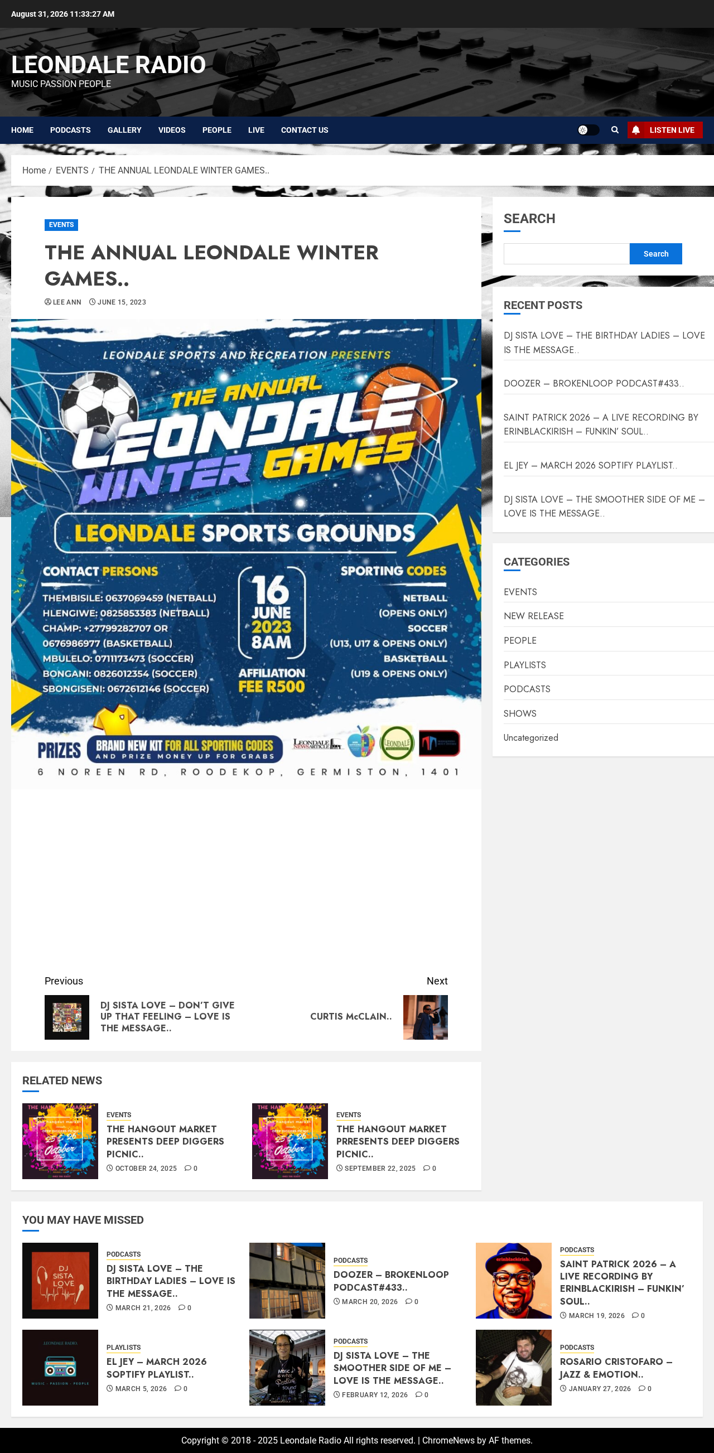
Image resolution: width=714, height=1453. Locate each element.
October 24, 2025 (146, 1168)
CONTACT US (305, 129)
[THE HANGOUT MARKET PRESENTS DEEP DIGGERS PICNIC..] (60, 1141)
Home (22, 129)
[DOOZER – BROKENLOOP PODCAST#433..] (287, 1281)
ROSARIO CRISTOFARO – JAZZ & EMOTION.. (616, 1367)
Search (530, 218)
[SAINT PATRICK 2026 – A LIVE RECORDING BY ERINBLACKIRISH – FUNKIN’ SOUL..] (514, 1281)
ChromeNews (448, 1440)
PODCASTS (70, 129)
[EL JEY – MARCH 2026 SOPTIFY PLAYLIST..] (60, 1368)
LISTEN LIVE (672, 129)
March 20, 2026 (370, 1302)
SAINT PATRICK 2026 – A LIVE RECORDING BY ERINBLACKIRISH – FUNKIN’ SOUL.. (601, 424)
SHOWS (520, 713)
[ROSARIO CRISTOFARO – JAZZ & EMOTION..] (514, 1368)
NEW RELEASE (534, 616)
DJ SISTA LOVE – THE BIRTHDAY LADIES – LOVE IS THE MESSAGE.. (171, 1281)
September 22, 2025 (380, 1168)
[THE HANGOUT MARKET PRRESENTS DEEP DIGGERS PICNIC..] (290, 1141)
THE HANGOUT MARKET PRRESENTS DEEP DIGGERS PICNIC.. (398, 1142)
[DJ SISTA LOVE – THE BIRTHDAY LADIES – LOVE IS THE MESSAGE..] (60, 1281)
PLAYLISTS (525, 665)
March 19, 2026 (597, 1316)
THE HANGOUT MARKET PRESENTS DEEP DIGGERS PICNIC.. (165, 1142)
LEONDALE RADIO (108, 65)
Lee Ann (67, 302)
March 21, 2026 (143, 1308)
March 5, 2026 (141, 1389)
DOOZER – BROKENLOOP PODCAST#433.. (594, 383)
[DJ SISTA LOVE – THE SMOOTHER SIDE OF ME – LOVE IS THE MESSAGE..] (287, 1368)
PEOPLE (216, 129)
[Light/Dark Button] (588, 130)
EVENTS (61, 225)
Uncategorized (531, 737)
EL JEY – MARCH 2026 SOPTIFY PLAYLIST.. (591, 465)
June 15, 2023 (122, 302)
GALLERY (125, 129)
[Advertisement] (246, 884)
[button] (615, 130)
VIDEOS (172, 129)
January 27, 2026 (600, 1389)
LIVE (256, 129)
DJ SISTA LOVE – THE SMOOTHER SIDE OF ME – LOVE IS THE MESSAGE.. (604, 506)
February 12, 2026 (375, 1395)
